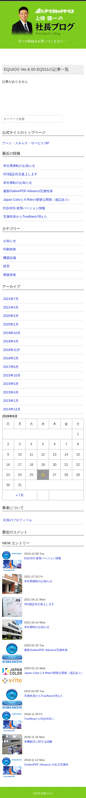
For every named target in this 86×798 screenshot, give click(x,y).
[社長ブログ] (43, 21)
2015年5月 (11, 383)
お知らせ (9, 241)
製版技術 (9, 274)
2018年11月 (11, 350)
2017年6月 (11, 367)
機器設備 (9, 257)
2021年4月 (11, 307)
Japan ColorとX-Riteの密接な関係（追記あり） (37, 199)
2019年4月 (11, 341)
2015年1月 (11, 400)
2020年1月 (11, 324)
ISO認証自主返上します (20, 174)
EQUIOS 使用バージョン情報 (24, 208)
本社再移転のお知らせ (19, 165)
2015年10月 (11, 375)
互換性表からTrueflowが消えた (25, 216)
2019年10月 (11, 333)
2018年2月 (11, 358)
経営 (6, 266)
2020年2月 (11, 315)
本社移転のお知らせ (17, 182)
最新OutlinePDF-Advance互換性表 (28, 191)
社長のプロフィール (17, 520)
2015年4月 (11, 392)
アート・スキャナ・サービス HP (25, 143)
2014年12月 (11, 409)
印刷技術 (9, 249)
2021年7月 (11, 299)
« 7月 (20, 495)
